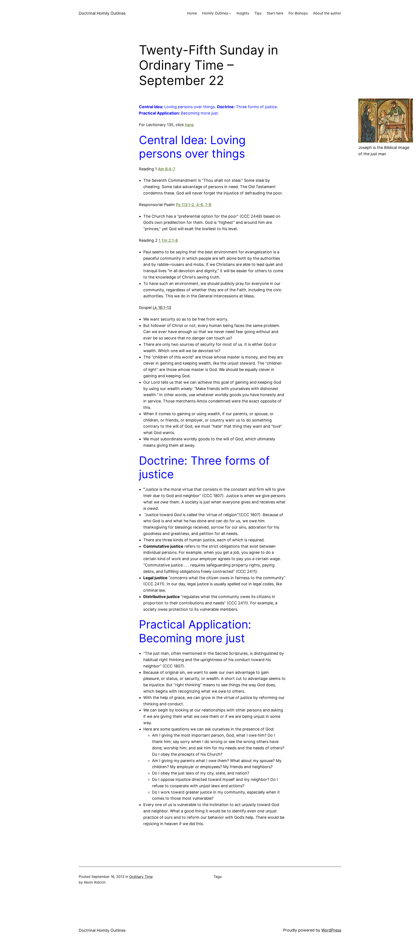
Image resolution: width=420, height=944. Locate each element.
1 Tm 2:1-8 (168, 240)
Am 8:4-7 (166, 169)
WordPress (331, 930)
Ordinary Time (141, 876)
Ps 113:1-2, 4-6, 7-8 (193, 204)
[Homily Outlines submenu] (230, 13)
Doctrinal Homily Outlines (102, 13)
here (189, 124)
